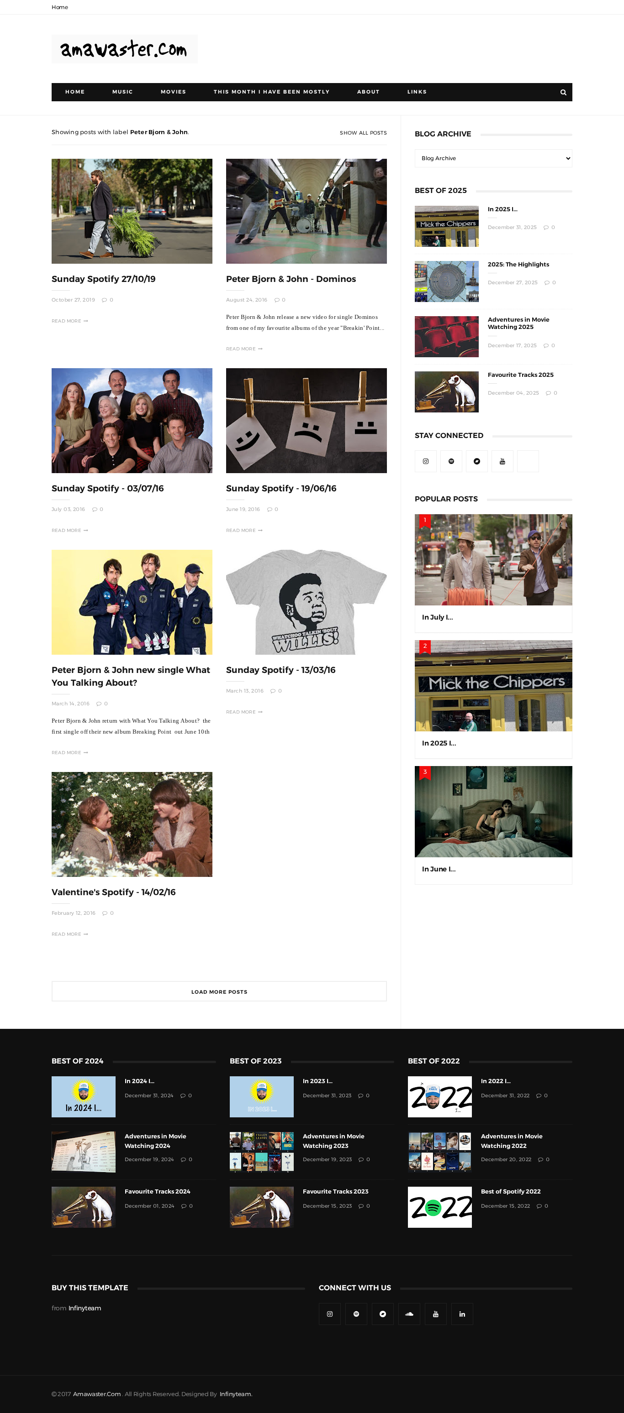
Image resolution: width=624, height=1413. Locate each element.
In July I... (437, 617)
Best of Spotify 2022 (511, 1191)
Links (417, 91)
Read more (66, 320)
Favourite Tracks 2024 (157, 1191)
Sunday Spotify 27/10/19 (104, 279)
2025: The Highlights (518, 264)
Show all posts (363, 133)
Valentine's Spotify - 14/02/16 (114, 892)
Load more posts (219, 992)
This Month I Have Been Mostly (272, 91)
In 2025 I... (503, 209)
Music (122, 91)
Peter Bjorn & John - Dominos (291, 279)
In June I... (439, 869)
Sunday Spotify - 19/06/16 (281, 488)
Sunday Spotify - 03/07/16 (108, 488)
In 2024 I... (139, 1081)
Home (60, 7)
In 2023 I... (318, 1081)
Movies (173, 91)
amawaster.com (97, 1394)
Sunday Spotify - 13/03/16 (281, 670)
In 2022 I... (496, 1081)
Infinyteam (85, 1308)
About (368, 91)
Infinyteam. (236, 1394)
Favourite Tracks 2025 (521, 375)
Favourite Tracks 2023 (336, 1191)
